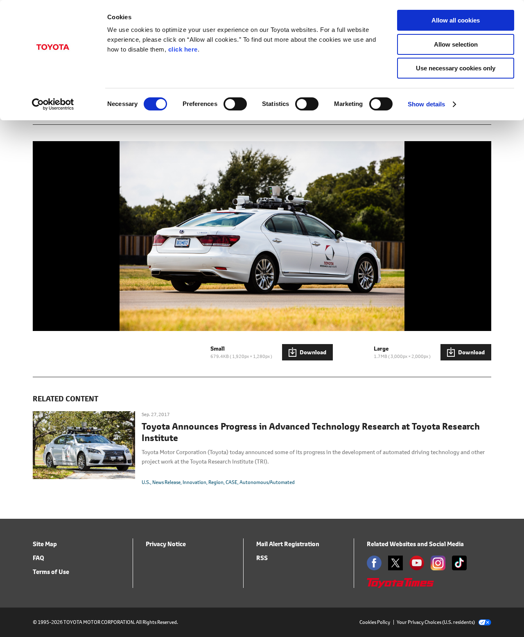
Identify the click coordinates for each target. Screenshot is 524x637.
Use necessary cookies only (455, 68)
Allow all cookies (455, 20)
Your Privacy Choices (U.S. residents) (436, 622)
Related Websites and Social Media (415, 544)
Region (216, 482)
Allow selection (456, 44)
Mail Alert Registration (287, 544)
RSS (262, 558)
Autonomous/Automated (267, 482)
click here (183, 49)
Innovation (194, 482)
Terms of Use (51, 571)
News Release (166, 482)
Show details (426, 104)
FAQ (38, 558)
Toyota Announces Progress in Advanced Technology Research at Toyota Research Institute (311, 432)
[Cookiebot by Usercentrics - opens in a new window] (53, 104)
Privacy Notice (166, 544)
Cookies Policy (374, 622)
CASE (231, 482)
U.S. (146, 482)
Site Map (45, 544)
